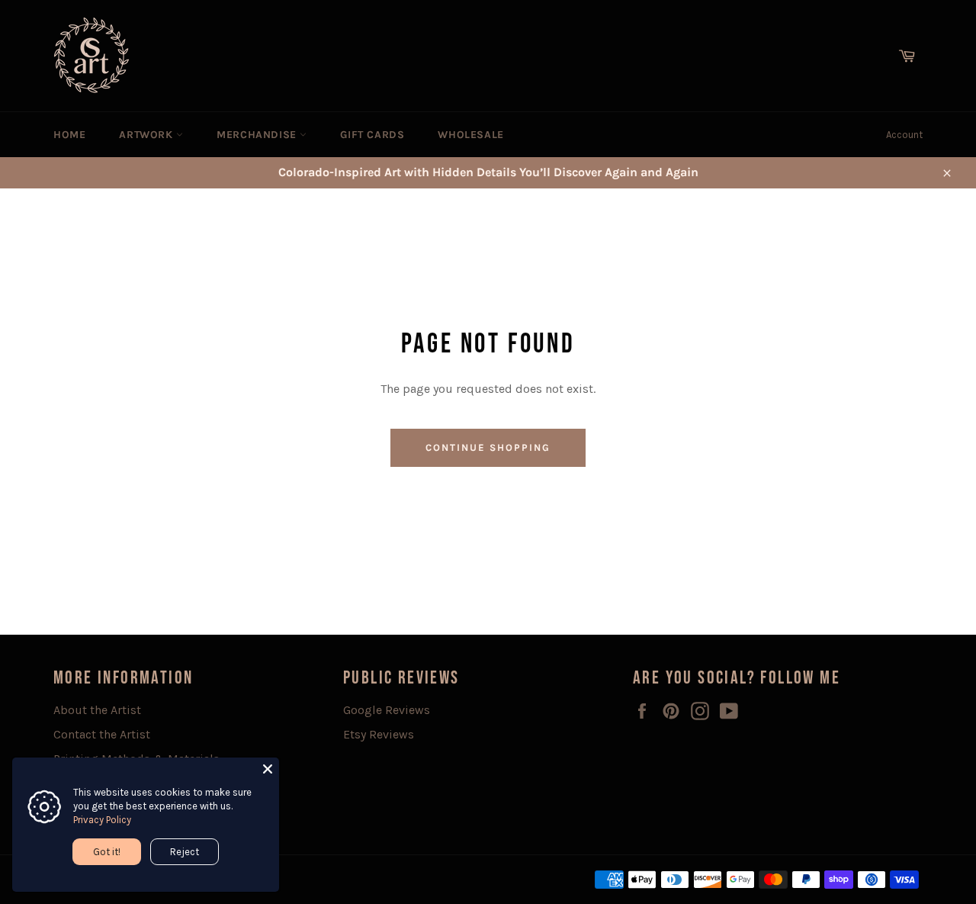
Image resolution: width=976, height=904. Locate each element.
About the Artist (97, 710)
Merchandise (258, 134)
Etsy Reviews (378, 734)
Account (904, 134)
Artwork (147, 134)
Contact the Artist (101, 734)
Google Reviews (386, 710)
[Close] (267, 769)
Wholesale (470, 134)
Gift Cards (372, 134)
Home (69, 134)
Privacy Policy (102, 819)
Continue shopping (487, 447)
